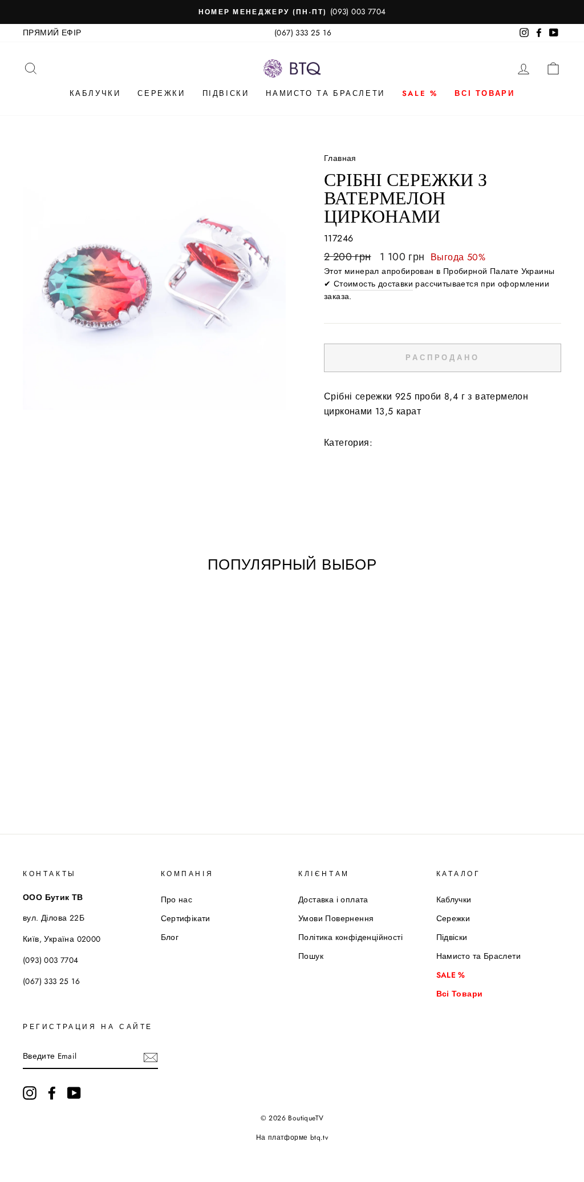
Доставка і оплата (333, 899)
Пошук (310, 956)
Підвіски (225, 93)
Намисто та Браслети (325, 93)
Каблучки (95, 93)
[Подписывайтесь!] (150, 1056)
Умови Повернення (336, 918)
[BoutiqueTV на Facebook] (52, 1093)
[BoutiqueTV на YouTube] (74, 1093)
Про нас (177, 899)
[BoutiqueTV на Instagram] (29, 1093)
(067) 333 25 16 (302, 32)
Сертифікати (185, 918)
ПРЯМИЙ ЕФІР (52, 32)
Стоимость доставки (373, 283)
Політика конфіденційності (350, 937)
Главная (340, 158)
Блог (170, 937)
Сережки (161, 93)
